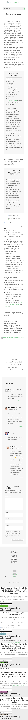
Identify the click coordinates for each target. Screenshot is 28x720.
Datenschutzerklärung (14, 642)
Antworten (20, 400)
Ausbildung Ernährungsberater (14, 552)
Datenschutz (14, 562)
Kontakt (14, 558)
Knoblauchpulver (12, 100)
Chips (20, 302)
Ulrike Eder (11, 407)
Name (7, 512)
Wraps (17, 304)
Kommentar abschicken (17, 539)
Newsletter (14, 559)
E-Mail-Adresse (9, 519)
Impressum (14, 561)
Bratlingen (8, 304)
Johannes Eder (16, 584)
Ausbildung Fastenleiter (14, 555)
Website (7, 525)
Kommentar (8, 496)
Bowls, (13, 304)
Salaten (7, 306)
